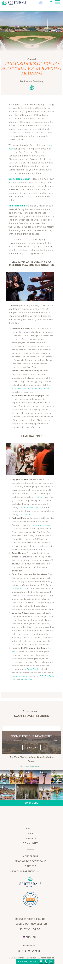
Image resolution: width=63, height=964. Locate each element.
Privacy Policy (30, 928)
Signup (31, 747)
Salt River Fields (17, 205)
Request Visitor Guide (30, 919)
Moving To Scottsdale (30, 861)
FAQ (30, 833)
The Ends (49, 676)
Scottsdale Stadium (21, 388)
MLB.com (39, 496)
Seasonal (31, 59)
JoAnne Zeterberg (33, 81)
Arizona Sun (17, 588)
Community (30, 843)
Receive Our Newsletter (30, 924)
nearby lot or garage (42, 525)
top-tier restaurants (21, 676)
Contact (30, 838)
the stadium (25, 514)
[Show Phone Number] (46, 961)
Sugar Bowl (32, 669)
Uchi (14, 679)
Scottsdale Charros (32, 507)
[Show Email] (41, 961)
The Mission (26, 679)
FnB (42, 676)
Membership (30, 856)
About (30, 828)
